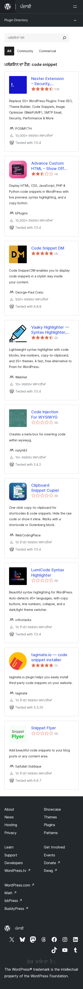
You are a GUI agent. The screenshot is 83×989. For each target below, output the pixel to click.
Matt (10, 893)
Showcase (52, 809)
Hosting (10, 825)
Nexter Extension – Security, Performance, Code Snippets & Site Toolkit (52, 81)
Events (49, 855)
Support (10, 855)
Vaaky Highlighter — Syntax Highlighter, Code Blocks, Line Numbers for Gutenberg (50, 330)
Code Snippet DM (47, 248)
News (9, 817)
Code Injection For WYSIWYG (44, 414)
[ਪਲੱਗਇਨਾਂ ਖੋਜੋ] (64, 37)
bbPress (13, 900)
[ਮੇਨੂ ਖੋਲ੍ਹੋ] (76, 6)
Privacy (10, 833)
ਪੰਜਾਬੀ (19, 928)
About (9, 809)
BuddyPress (16, 908)
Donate (52, 863)
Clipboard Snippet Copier (45, 488)
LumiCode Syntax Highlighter (47, 572)
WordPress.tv (17, 870)
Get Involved (54, 847)
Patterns (51, 833)
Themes (50, 817)
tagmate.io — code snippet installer (49, 657)
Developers (13, 863)
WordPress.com (19, 885)
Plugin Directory (16, 20)
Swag (50, 870)
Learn (9, 847)
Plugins (49, 825)
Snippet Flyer (43, 728)
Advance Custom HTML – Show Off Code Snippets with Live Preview (49, 166)
